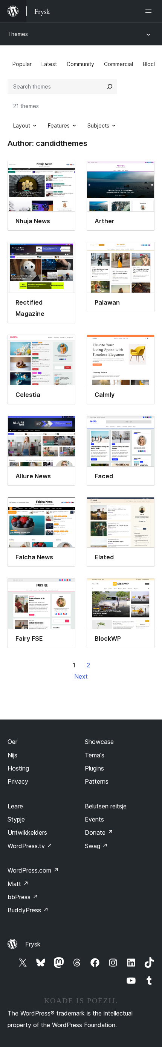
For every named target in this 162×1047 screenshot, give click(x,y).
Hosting (18, 768)
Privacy (18, 781)
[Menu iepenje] (150, 11)
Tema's (94, 755)
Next (81, 676)
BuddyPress (28, 910)
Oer (12, 741)
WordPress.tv (30, 846)
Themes (18, 34)
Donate (99, 832)
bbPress (23, 897)
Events (94, 819)
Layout (21, 125)
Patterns (97, 781)
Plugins (94, 768)
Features (59, 125)
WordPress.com (33, 870)
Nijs (12, 755)
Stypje (16, 819)
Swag (96, 846)
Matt (18, 884)
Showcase (99, 741)
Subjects (98, 125)
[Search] (109, 86)
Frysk (33, 944)
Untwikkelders (27, 832)
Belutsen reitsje (106, 806)
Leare (15, 806)
